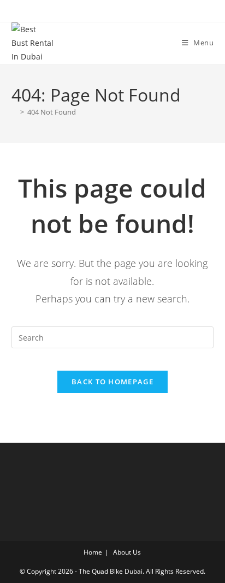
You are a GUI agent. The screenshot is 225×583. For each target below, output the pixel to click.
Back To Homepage (112, 381)
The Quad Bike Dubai (111, 571)
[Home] (14, 112)
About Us (127, 552)
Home (93, 552)
